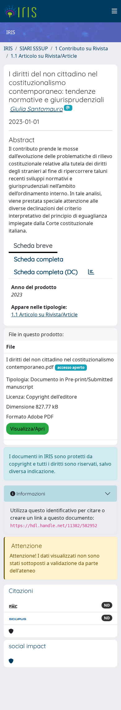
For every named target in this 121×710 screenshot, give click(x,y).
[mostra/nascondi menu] (114, 11)
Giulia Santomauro (36, 109)
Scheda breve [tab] (33, 245)
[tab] (91, 271)
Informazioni (30, 494)
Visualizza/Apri (27, 428)
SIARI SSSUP (34, 48)
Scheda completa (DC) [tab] (46, 272)
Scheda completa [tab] (38, 259)
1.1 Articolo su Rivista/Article (44, 55)
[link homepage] (22, 11)
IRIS (8, 48)
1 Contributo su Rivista (81, 48)
